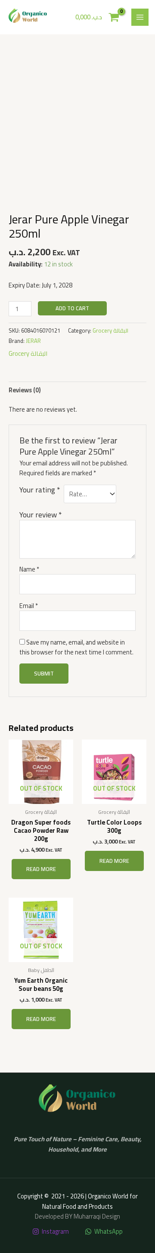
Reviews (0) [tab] (25, 390)
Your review (40, 514)
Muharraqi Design (97, 1216)
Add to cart (72, 308)
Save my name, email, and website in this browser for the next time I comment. (76, 647)
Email (28, 606)
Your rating (39, 491)
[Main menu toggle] (140, 17)
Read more (41, 869)
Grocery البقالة (110, 330)
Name (29, 569)
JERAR (33, 341)
